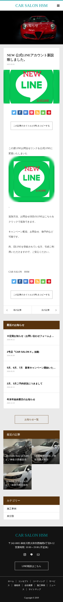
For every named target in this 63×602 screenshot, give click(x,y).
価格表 (17, 585)
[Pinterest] (31, 554)
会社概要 (29, 585)
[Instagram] (25, 554)
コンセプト (23, 581)
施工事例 (11, 508)
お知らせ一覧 (32, 419)
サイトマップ (35, 589)
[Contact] (38, 554)
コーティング (39, 581)
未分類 (10, 516)
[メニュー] (58, 6)
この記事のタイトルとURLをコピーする (31, 126)
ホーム (11, 581)
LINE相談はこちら (31, 566)
